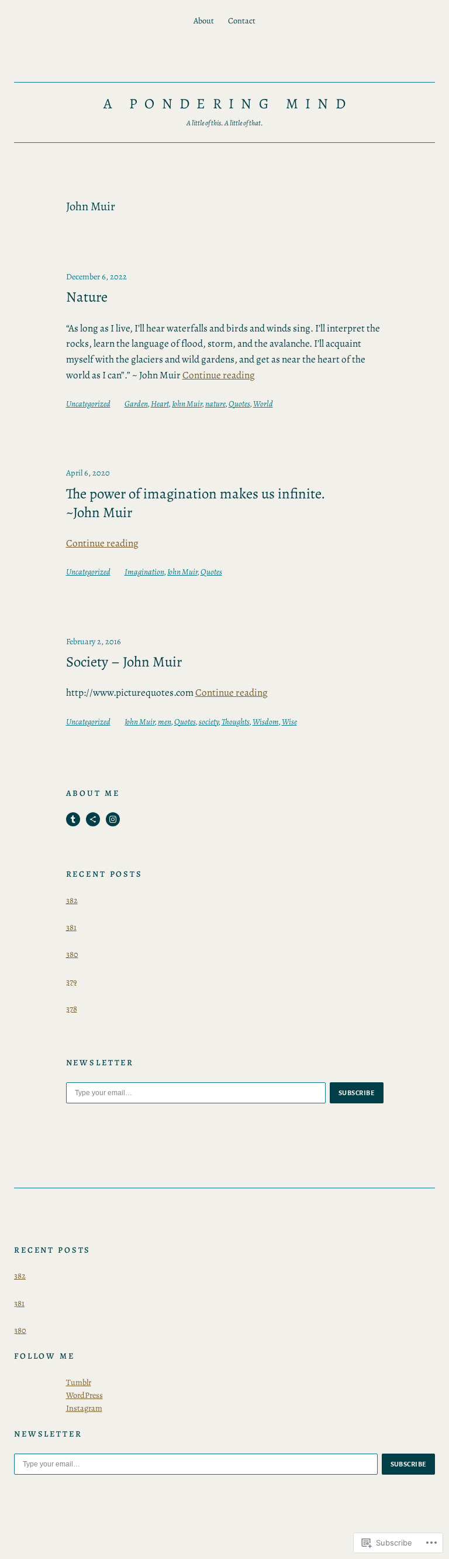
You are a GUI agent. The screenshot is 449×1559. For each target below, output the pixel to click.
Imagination (144, 571)
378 (71, 1008)
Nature (87, 297)
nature (215, 403)
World (263, 403)
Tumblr (78, 1382)
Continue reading (218, 375)
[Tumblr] (73, 819)
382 (72, 900)
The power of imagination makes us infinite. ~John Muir (196, 503)
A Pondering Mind (227, 104)
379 (71, 981)
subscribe (357, 1092)
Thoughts (236, 721)
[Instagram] (113, 819)
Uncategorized (88, 403)
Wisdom (266, 721)
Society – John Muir (124, 661)
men (164, 721)
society (209, 721)
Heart (160, 403)
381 (71, 927)
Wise (289, 721)
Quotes (239, 403)
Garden (136, 403)
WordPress (84, 1395)
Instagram (84, 1408)
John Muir (187, 403)
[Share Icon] (93, 819)
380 (72, 954)
